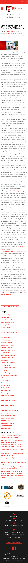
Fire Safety (4, 370)
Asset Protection (6, 340)
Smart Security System (8, 423)
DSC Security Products (8, 363)
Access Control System (15, 34)
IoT (2, 378)
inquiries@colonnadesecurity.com (13, 251)
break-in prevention (7, 342)
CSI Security (10, 105)
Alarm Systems (5, 337)
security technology (7, 325)
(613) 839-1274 (14, 15)
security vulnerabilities (8, 415)
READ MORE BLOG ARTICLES (10, 307)
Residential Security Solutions (10, 388)
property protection (7, 320)
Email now (13, 21)
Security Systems (6, 413)
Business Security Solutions (9, 350)
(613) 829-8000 (14, 17)
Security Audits (5, 398)
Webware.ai (14, 556)
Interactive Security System (9, 375)
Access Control (5, 327)
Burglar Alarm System (7, 345)
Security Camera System (8, 400)
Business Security (6, 348)
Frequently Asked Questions (14, 560)
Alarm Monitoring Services (9, 332)
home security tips (6, 315)
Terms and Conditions (18, 558)
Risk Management (6, 393)
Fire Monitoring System (8, 368)
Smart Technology (6, 426)
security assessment (7, 322)
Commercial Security (7, 358)
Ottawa (3, 383)
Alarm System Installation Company (12, 335)
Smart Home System (7, 418)
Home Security (5, 373)
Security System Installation (9, 410)
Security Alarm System (8, 36)
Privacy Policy (6, 558)
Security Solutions (6, 408)
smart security (5, 421)
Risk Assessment (6, 390)
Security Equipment (7, 403)
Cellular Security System (8, 355)
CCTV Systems (5, 353)
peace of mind (5, 317)
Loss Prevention (6, 380)
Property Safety (6, 385)
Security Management (8, 405)
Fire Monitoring (5, 365)
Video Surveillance (21, 36)
